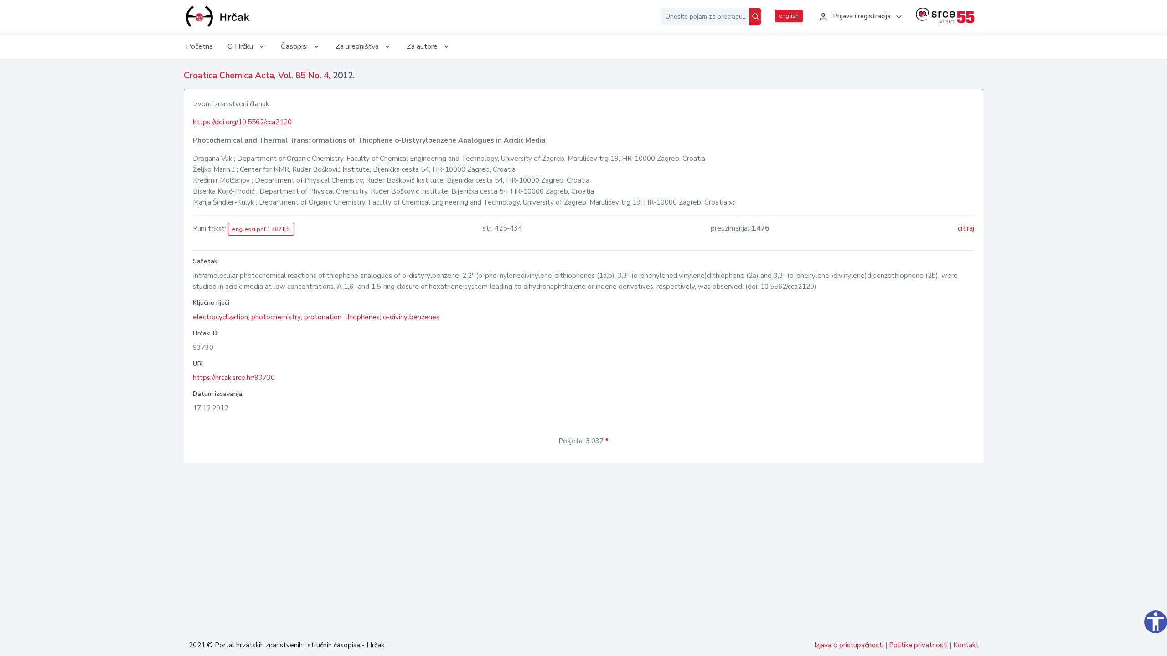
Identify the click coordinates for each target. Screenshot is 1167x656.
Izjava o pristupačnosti (848, 645)
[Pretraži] (755, 16)
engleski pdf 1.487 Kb (261, 229)
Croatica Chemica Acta (229, 76)
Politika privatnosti (918, 645)
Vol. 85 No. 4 (303, 76)
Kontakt (966, 645)
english (789, 16)
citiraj (966, 228)
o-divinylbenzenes (411, 317)
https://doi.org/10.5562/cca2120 (242, 122)
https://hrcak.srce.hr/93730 (234, 377)
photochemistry (276, 317)
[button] (859, 17)
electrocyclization (220, 317)
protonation (322, 317)
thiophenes (362, 317)
